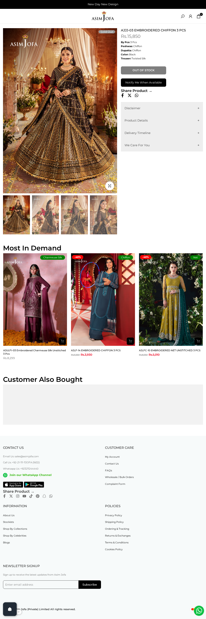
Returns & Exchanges (118, 535)
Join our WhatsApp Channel (30, 475)
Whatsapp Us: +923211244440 (20, 468)
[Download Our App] (13, 485)
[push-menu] (6, 16)
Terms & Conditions (117, 542)
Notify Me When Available (143, 82)
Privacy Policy (113, 515)
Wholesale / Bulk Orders (119, 477)
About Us (8, 515)
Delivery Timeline (137, 133)
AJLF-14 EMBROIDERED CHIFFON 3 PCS (96, 350)
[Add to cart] (62, 341)
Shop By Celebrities (14, 535)
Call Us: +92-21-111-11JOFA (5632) (21, 462)
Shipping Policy (114, 521)
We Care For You (137, 145)
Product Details (136, 120)
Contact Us (112, 463)
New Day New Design (103, 4)
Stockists (8, 521)
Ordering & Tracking (117, 528)
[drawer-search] (182, 16)
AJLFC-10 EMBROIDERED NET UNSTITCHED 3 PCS (169, 350)
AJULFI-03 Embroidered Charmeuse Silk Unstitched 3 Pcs (34, 352)
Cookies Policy (114, 549)
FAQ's (108, 470)
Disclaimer (132, 108)
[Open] (10, 609)
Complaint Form (115, 483)
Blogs (6, 542)
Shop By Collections (15, 528)
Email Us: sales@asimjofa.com (21, 456)
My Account (112, 456)
